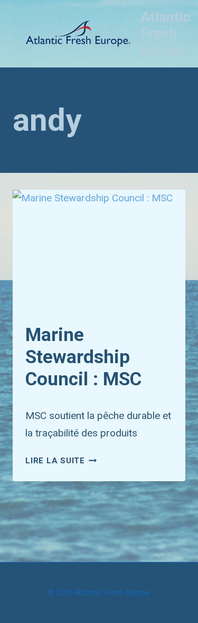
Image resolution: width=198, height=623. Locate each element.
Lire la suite (61, 460)
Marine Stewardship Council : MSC (83, 357)
